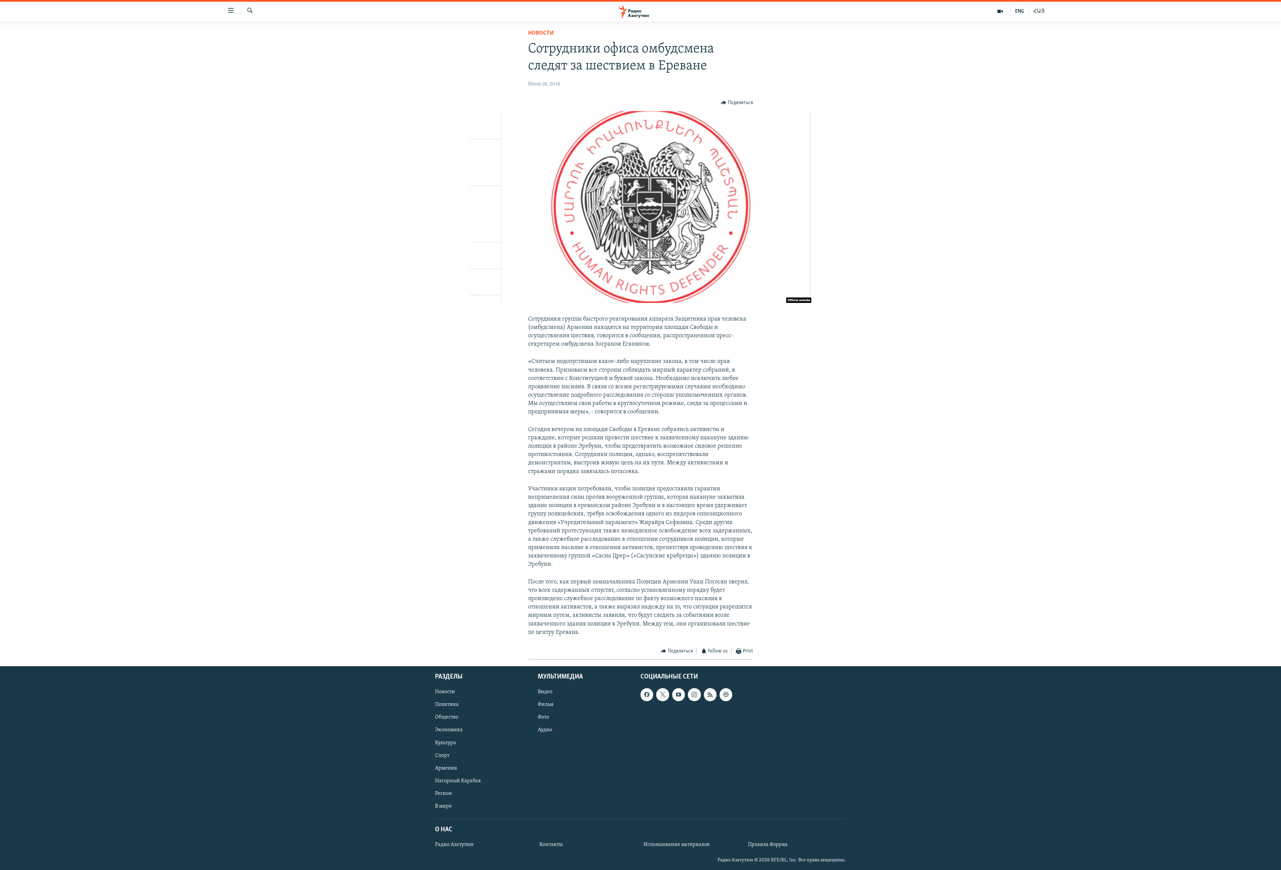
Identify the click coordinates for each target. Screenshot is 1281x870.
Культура (445, 743)
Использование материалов (677, 845)
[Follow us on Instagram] (694, 695)
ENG (1019, 11)
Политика (447, 705)
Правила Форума (768, 845)
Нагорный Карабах (458, 781)
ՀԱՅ (1039, 11)
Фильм (545, 705)
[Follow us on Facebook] (646, 695)
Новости (541, 33)
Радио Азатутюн (454, 845)
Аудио (545, 730)
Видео (545, 692)
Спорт (442, 755)
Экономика (449, 730)
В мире (443, 806)
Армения (446, 768)
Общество (446, 717)
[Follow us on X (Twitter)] (662, 695)
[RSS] (710, 695)
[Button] (737, 102)
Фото (543, 717)
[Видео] (1000, 11)
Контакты (551, 845)
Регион (443, 793)
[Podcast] (726, 695)
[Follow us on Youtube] (678, 695)
